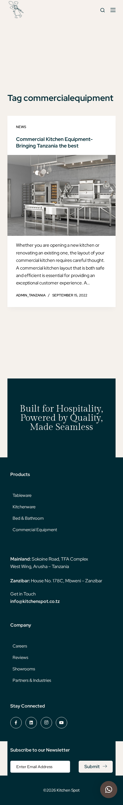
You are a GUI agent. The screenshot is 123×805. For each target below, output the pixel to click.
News (21, 127)
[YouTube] (61, 722)
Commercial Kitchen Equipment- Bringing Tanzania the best (54, 142)
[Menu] (113, 10)
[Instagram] (46, 722)
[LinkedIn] (31, 722)
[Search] (102, 10)
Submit (92, 767)
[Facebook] (16, 722)
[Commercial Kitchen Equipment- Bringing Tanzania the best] (61, 195)
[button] (108, 789)
